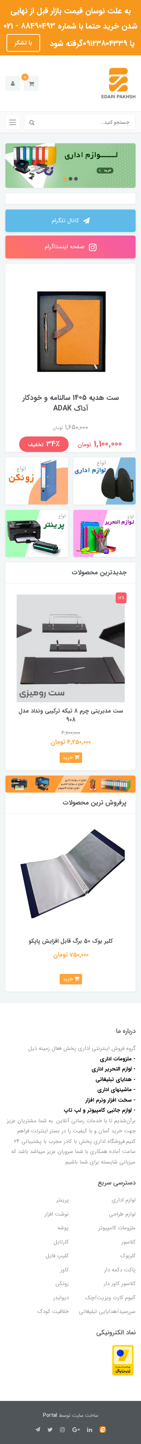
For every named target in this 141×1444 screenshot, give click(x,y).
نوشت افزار (56, 1214)
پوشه (63, 1228)
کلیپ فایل (57, 1255)
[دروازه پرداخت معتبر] (123, 1359)
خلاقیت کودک (53, 1311)
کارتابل (61, 1242)
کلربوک (128, 1255)
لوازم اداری (124, 1200)
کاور (64, 1270)
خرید (68, 757)
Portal (50, 1415)
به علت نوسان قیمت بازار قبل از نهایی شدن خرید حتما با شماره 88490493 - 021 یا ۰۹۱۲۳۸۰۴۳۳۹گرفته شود (70, 27)
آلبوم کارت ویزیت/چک (110, 1297)
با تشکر (23, 42)
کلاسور (128, 1242)
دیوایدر (61, 1297)
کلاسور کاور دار (120, 1283)
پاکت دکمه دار (120, 1270)
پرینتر (62, 1200)
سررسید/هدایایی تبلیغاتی (107, 1311)
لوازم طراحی (122, 1214)
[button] (31, 83)
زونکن (62, 1283)
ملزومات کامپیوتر (117, 1228)
